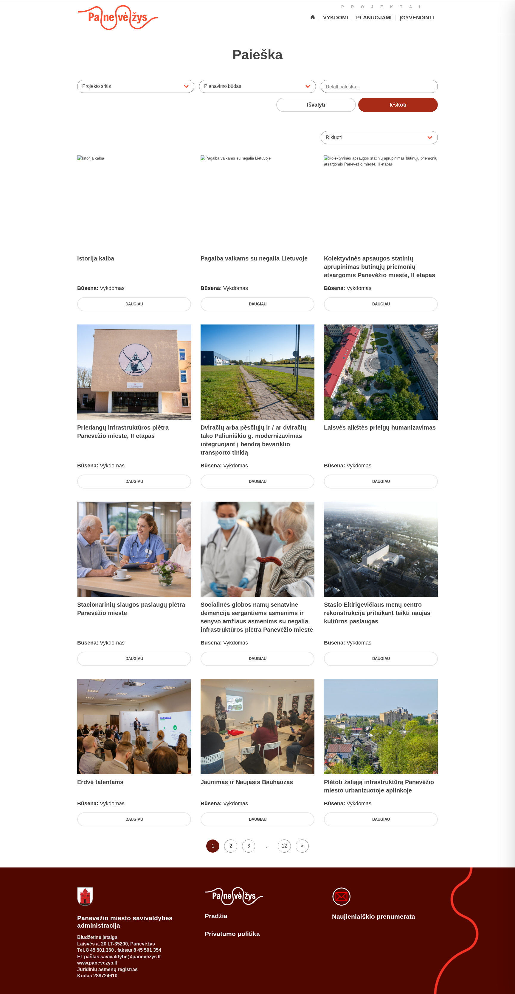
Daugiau (134, 304)
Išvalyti (316, 105)
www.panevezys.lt (97, 962)
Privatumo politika (232, 933)
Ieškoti (398, 105)
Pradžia (216, 915)
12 (284, 845)
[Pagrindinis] (312, 17)
